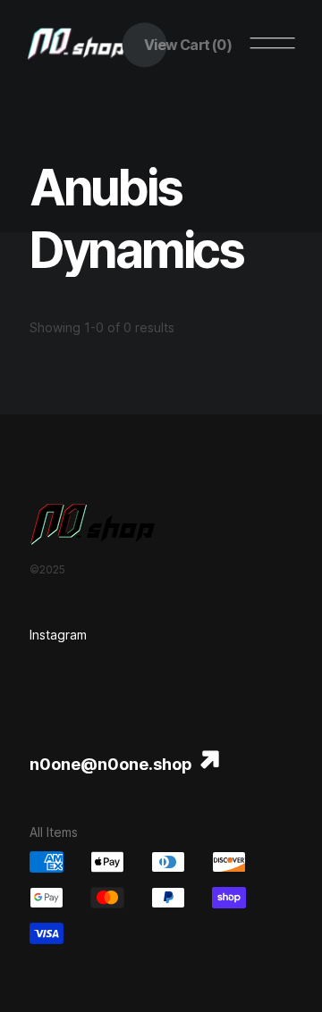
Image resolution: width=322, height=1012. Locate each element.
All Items (54, 832)
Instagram (58, 634)
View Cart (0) (188, 45)
